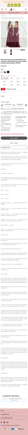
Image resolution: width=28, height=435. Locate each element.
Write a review (14, 400)
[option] (14, 34)
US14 (4, 84)
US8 (12, 81)
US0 (12, 78)
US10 (18, 81)
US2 (18, 78)
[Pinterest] (4, 422)
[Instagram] (7, 422)
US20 (24, 84)
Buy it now (14, 143)
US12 (24, 81)
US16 (11, 84)
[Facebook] (1, 422)
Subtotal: (3, 102)
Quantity (3, 96)
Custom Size (4, 78)
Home (3, 15)
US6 (4, 81)
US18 (18, 84)
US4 (24, 78)
